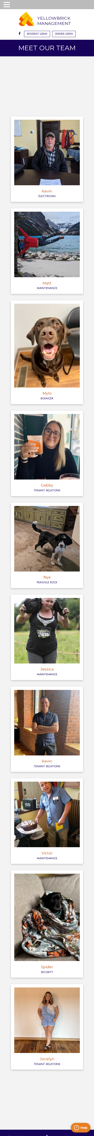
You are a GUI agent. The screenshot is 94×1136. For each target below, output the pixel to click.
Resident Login (37, 34)
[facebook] (20, 33)
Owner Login (64, 34)
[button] (7, 5)
